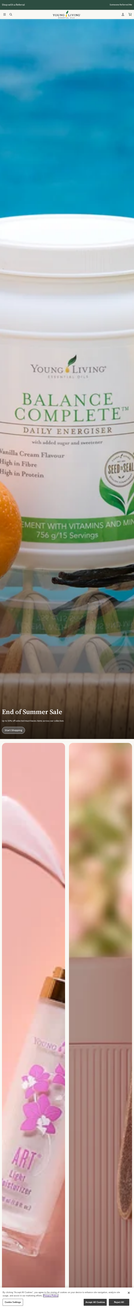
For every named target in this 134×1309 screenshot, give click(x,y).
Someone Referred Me (121, 4)
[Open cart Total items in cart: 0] (130, 14)
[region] (67, 1298)
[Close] (128, 1292)
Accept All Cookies (95, 1302)
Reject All (119, 1302)
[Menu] (4, 14)
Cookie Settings (13, 1302)
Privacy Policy (50, 1295)
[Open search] (10, 14)
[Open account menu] (122, 14)
